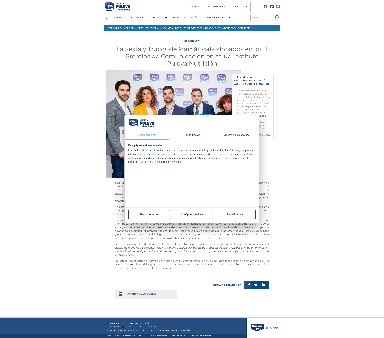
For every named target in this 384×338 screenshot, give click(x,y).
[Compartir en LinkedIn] (265, 285)
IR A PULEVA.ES (272, 328)
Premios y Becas (213, 17)
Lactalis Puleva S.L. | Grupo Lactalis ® (120, 336)
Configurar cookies (192, 214)
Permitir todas (235, 214)
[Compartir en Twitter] (256, 285)
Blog (176, 17)
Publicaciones (158, 17)
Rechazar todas (149, 214)
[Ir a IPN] (117, 6)
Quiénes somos (115, 17)
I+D (230, 17)
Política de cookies (178, 336)
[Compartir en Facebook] (248, 285)
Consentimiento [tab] (147, 135)
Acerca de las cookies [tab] (237, 135)
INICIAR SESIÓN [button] (215, 6)
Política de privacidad (159, 336)
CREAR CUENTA (240, 6)
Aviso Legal (142, 336)
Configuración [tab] (192, 135)
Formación (191, 17)
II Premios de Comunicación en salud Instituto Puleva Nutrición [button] (251, 80)
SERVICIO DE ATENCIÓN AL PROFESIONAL (142, 326)
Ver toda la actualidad (141, 294)
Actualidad (137, 17)
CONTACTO (195, 6)
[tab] (252, 80)
